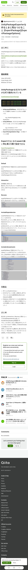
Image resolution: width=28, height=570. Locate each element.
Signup (24, 2)
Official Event (23, 5)
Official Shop (4, 551)
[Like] (2, 337)
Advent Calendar (5, 510)
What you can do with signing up (11, 359)
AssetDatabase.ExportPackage (10, 96)
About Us (3, 557)
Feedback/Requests (6, 491)
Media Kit (3, 488)
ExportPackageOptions (7, 148)
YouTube (3, 536)
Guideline (3, 486)
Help (2, 493)
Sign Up (17, 445)
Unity (3, 36)
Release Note (4, 502)
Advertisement (4, 496)
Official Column (5, 507)
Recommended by (12, 377)
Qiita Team (3, 546)
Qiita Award (4, 515)
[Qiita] (4, 2)
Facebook (3, 534)
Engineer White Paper (6, 517)
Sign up (14, 362)
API (2, 520)
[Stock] (7, 337)
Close (14, 562)
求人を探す (6, 562)
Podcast (3, 539)
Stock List (9, 5)
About (2, 478)
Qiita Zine (3, 548)
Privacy (3, 483)
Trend (3, 5)
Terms (2, 481)
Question (16, 5)
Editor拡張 (7, 36)
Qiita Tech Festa (5, 512)
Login (17, 2)
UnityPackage (14, 36)
